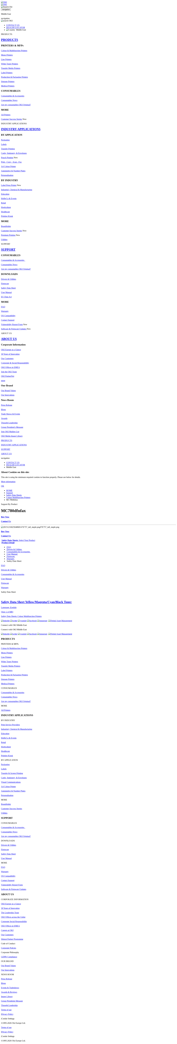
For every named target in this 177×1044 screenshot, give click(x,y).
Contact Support (7, 320)
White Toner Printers (9, 64)
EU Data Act (6, 297)
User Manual (6, 292)
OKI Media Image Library (12, 436)
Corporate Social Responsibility (14, 921)
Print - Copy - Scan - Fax (11, 162)
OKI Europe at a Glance (11, 350)
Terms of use (6, 1010)
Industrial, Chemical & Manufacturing (16, 190)
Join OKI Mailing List (10, 432)
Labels (3, 144)
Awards (4, 418)
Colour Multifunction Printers (18, 497)
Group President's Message (12, 427)
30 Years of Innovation (10, 354)
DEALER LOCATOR (15, 27)
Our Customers (7, 358)
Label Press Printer (8, 185)
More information (8, 482)
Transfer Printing (8, 149)
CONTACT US (12, 25)
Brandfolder (6, 226)
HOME (9, 490)
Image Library (7, 996)
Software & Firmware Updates (14, 329)
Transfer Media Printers (10, 68)
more (3, 380)
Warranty (5, 311)
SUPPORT (8, 249)
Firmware (5, 283)
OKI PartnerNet (7, 376)
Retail (3, 203)
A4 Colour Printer (8, 166)
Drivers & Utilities (8, 279)
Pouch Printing (7, 157)
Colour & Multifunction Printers (14, 50)
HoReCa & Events (8, 198)
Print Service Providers (10, 725)
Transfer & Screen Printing (12, 773)
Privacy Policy (7, 1014)
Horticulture (6, 207)
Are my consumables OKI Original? (16, 105)
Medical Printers (7, 86)
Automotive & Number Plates (13, 171)
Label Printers (6, 73)
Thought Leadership (9, 423)
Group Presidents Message (12, 1001)
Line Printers (6, 59)
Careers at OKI (7, 930)
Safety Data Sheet (8, 288)
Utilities (4, 239)
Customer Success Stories (11, 119)
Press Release (6, 405)
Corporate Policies (8, 948)
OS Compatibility (8, 316)
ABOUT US (9, 339)
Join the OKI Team (9, 372)
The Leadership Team (10, 913)
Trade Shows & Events (10, 414)
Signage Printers (7, 81)
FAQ (3, 307)
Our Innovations (7, 395)
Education (5, 194)
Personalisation (7, 175)
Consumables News (9, 100)
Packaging (5, 140)
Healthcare (5, 212)
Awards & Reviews (9, 992)
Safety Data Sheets (14, 495)
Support (9, 493)
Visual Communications (11, 782)
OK (2, 486)
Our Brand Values (8, 390)
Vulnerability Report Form (12, 324)
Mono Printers (7, 55)
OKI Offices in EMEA (10, 367)
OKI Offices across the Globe (13, 917)
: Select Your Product (18, 540)
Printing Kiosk (7, 216)
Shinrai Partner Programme (12, 939)
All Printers (5, 115)
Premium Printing (8, 235)
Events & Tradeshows (10, 988)
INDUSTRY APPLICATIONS (20, 129)
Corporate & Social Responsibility (15, 363)
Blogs (3, 409)
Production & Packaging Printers (14, 77)
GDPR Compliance (9, 957)
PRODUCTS (9, 39)
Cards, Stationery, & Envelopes (14, 153)
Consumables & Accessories (12, 96)
